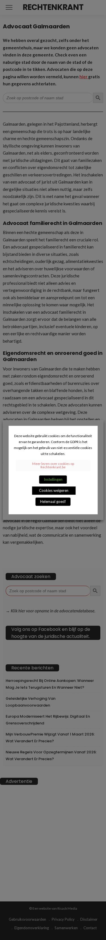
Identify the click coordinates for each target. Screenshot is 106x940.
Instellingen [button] (53, 479)
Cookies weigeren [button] (53, 490)
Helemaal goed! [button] (53, 501)
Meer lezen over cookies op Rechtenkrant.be (53, 465)
